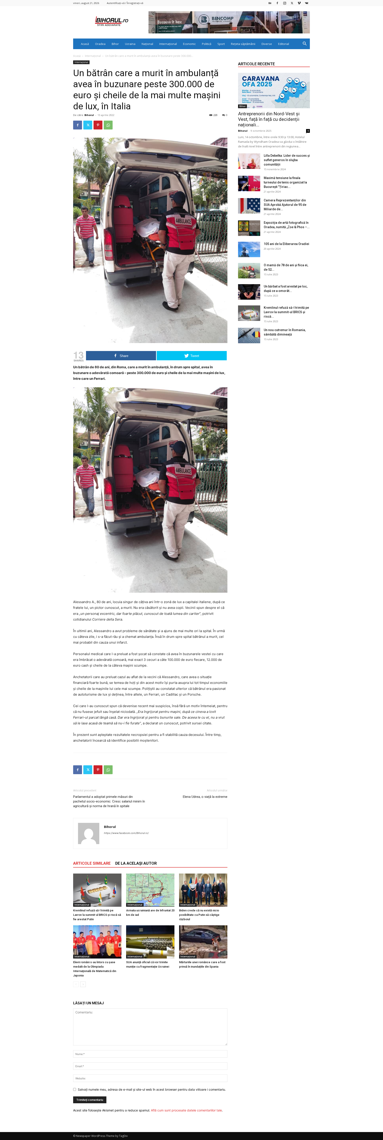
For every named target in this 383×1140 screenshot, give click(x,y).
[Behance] (270, 3)
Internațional (168, 44)
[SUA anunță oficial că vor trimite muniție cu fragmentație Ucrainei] (150, 942)
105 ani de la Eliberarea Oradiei (286, 244)
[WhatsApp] (108, 125)
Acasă (85, 44)
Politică (206, 44)
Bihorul (89, 115)
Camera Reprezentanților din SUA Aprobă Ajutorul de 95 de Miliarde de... (285, 205)
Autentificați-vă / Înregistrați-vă (125, 3)
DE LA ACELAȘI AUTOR (136, 863)
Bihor (115, 44)
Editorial (283, 44)
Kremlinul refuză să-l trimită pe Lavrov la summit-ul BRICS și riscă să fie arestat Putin (97, 915)
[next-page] (83, 984)
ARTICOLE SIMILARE (92, 863)
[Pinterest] (98, 125)
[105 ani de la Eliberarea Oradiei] (249, 249)
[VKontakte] (306, 3)
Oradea (100, 44)
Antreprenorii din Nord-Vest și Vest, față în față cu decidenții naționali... (269, 119)
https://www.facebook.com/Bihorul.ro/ (126, 833)
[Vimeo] (299, 3)
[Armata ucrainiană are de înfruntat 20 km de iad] (150, 890)
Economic (189, 44)
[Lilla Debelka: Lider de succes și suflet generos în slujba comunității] (249, 161)
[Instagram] (284, 3)
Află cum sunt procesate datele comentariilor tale (186, 1110)
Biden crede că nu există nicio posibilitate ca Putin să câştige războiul (199, 915)
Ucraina (130, 44)
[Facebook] (277, 3)
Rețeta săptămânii (243, 44)
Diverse (267, 44)
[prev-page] (76, 984)
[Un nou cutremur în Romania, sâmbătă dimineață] (249, 335)
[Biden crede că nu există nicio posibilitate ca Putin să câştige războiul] (203, 890)
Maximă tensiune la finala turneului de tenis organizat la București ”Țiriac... (285, 182)
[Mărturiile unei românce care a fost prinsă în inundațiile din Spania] (203, 942)
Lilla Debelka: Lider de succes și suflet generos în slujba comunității (287, 160)
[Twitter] (292, 3)
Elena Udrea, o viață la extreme (205, 797)
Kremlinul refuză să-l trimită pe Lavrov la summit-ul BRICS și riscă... (286, 312)
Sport (221, 44)
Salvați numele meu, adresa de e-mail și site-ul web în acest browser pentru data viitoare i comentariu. (152, 1089)
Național (147, 44)
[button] (304, 44)
